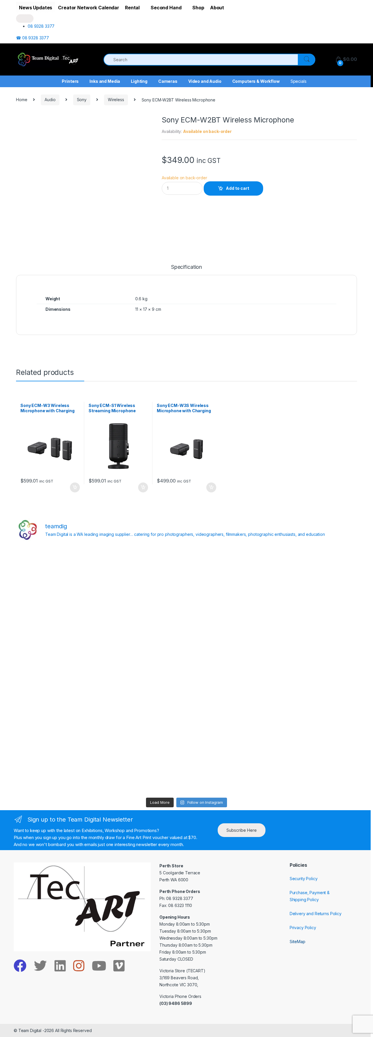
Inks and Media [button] (104, 81)
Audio (50, 99)
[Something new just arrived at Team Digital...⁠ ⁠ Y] (229, 621)
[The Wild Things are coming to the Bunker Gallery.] (315, 720)
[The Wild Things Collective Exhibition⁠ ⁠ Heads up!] (143, 621)
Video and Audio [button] (204, 81)
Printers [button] (70, 81)
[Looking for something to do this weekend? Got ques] (57, 670)
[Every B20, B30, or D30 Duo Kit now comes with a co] (57, 621)
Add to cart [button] (74, 487)
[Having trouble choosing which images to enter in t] (57, 571)
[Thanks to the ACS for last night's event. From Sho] (315, 571)
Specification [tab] (186, 267)
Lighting (139, 81)
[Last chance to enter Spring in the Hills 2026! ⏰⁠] (229, 571)
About (217, 7)
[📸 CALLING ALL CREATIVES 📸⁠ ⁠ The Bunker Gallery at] (143, 769)
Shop (198, 7)
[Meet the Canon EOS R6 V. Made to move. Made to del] (57, 720)
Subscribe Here (241, 830)
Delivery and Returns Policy (316, 913)
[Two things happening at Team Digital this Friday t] (57, 769)
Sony (82, 99)
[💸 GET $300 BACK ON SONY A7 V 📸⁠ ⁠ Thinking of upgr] (229, 769)
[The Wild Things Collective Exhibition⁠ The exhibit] (315, 670)
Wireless (116, 99)
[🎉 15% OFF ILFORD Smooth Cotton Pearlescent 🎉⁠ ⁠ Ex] (143, 670)
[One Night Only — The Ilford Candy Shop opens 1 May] (315, 769)
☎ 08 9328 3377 (32, 37)
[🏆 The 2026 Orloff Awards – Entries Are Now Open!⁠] (143, 571)
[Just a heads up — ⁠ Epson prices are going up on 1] (229, 670)
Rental (132, 7)
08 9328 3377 (41, 26)
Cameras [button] (167, 81)
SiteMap (297, 941)
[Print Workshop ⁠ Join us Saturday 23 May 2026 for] (229, 720)
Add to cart (237, 188)
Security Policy (304, 878)
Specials (299, 81)
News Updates (35, 7)
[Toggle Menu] (25, 18)
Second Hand (166, 7)
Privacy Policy (303, 927)
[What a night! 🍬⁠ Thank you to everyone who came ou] (143, 720)
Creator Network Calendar (88, 7)
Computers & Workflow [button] (256, 81)
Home (21, 99)
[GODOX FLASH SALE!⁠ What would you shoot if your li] (315, 621)
